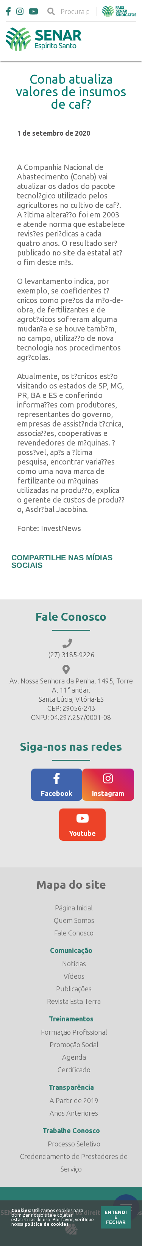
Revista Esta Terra (74, 1001)
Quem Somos (74, 920)
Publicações (74, 988)
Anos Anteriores (74, 1113)
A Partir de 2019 (74, 1100)
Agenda (74, 1057)
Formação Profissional (74, 1032)
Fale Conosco (74, 933)
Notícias (74, 963)
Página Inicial (74, 908)
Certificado (74, 1069)
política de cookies (47, 1224)
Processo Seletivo (74, 1144)
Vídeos (74, 976)
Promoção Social (74, 1044)
